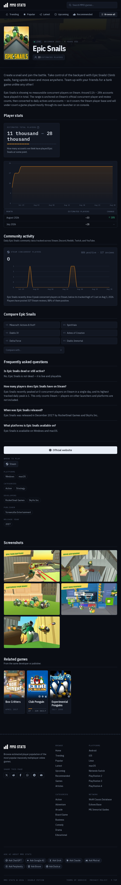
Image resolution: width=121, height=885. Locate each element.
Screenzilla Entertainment (18, 512)
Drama (58, 829)
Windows (10, 476)
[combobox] (34, 350)
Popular (31, 14)
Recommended (84, 14)
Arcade (59, 809)
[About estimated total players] (38, 127)
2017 (8, 524)
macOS (22, 476)
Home (58, 750)
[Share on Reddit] (13, 775)
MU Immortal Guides (99, 809)
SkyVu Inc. (34, 500)
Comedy (59, 824)
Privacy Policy (98, 880)
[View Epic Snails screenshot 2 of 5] (89, 566)
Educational (61, 835)
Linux (91, 760)
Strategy (20, 488)
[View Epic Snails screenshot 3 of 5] (32, 599)
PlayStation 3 (95, 781)
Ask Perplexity (16, 866)
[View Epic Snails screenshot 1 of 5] (32, 566)
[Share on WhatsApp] (27, 775)
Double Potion (36, 880)
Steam (13, 464)
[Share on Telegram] (34, 775)
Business (59, 819)
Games (58, 781)
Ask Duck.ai (54, 866)
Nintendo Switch (97, 770)
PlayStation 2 (95, 775)
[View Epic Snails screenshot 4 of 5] (89, 599)
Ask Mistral (94, 860)
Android (92, 750)
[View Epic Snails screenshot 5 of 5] (32, 632)
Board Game (61, 814)
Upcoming (63, 14)
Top (115, 880)
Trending (14, 14)
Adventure (60, 804)
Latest (46, 14)
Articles (59, 786)
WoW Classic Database (100, 799)
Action (9, 488)
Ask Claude (75, 860)
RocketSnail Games (15, 500)
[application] (60, 185)
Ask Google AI (37, 860)
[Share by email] (41, 775)
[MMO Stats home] (15, 5)
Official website (62, 450)
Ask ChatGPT (15, 860)
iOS (90, 755)
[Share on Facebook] (20, 775)
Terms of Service (76, 880)
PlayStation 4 (95, 786)
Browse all (109, 14)
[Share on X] (6, 775)
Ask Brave (36, 866)
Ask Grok (56, 860)
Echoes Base (95, 804)
